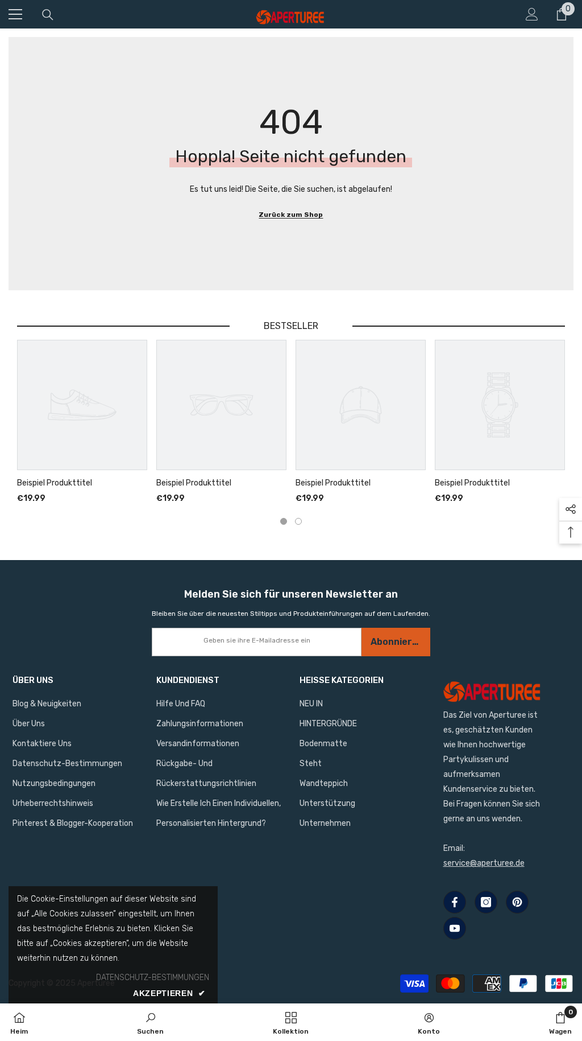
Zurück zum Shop (291, 215)
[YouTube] (454, 928)
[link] (150, 1022)
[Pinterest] (517, 902)
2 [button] (298, 521)
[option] (82, 423)
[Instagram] (486, 902)
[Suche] (48, 15)
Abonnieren (397, 641)
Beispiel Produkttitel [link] (54, 483)
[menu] (15, 14)
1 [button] (283, 521)
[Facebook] (454, 902)
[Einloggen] (532, 14)
